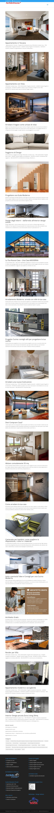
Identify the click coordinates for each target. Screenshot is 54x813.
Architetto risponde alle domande (37, 775)
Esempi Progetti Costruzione (36, 762)
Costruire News (15, 743)
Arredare (7, 741)
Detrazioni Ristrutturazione (12, 786)
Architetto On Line (10, 760)
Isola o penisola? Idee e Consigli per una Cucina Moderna (24, 577)
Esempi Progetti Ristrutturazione (24, 745)
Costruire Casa (8, 743)
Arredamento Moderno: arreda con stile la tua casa (25, 299)
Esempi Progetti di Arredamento (34, 743)
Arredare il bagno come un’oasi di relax (21, 124)
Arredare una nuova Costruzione (18, 382)
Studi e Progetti (9, 764)
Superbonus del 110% (11, 784)
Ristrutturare (8, 747)
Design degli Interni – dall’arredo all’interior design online (25, 221)
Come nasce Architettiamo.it (12, 766)
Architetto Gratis (12, 617)
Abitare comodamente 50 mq (17, 463)
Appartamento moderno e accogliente (20, 688)
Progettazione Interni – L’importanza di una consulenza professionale (20, 733)
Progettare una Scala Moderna (17, 195)
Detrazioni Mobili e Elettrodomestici (14, 788)
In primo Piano (34, 745)
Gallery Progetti (33, 760)
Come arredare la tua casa (15, 504)
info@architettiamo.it (44, 811)
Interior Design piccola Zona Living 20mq (21, 715)
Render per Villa (11, 652)
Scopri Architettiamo (9, 749)
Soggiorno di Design (13, 152)
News (39, 745)
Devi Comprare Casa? (13, 422)
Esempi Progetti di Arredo (35, 766)
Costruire (46, 741)
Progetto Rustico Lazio (10, 729)
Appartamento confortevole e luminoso (14, 731)
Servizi (23, 749)
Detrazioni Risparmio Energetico (13, 790)
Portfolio (43, 745)
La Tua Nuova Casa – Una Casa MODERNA (21, 260)
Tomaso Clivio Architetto (11, 811)
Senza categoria (18, 749)
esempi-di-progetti (23, 743)
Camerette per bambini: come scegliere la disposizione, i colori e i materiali (22, 540)
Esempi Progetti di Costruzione (11, 745)
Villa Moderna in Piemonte (11, 727)
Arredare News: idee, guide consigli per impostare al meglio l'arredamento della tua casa (27, 741)
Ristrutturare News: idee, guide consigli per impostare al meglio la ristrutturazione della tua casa (29, 747)
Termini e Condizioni (10, 799)
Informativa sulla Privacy (11, 797)
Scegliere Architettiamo (11, 762)
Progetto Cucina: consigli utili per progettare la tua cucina (25, 340)
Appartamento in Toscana (15, 43)
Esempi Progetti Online (35, 768)
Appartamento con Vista (15, 84)
